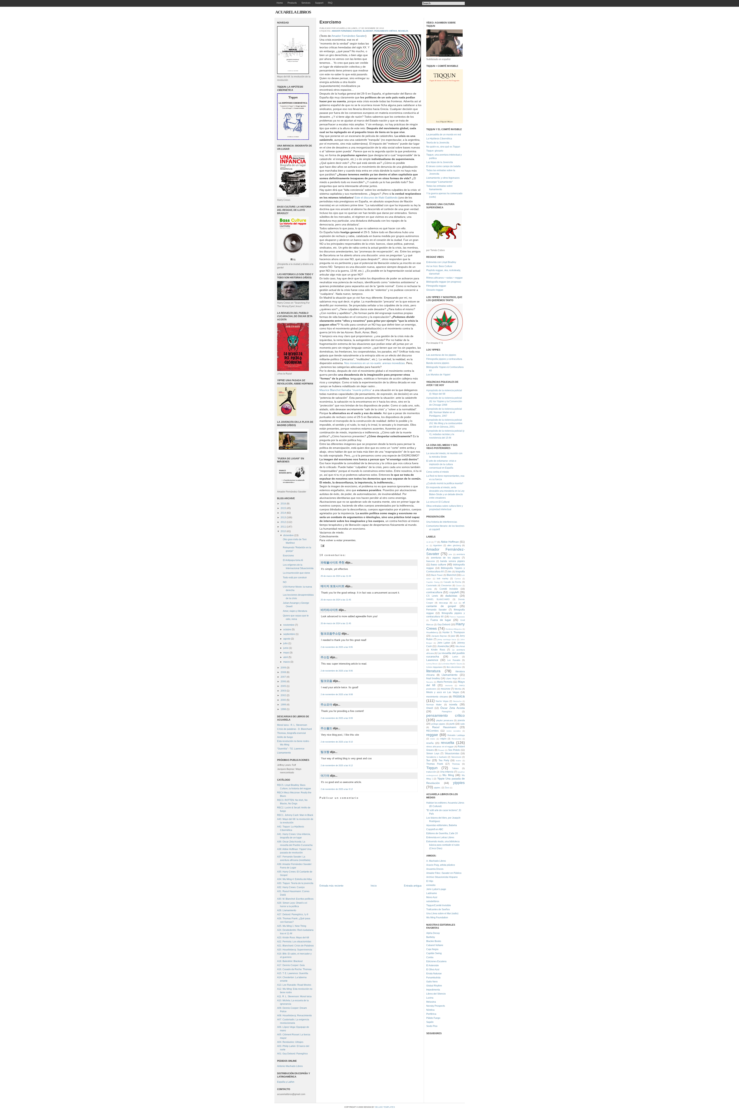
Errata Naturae (434, 973)
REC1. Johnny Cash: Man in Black (295, 815)
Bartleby (430, 937)
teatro (458, 760)
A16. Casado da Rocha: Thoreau (294, 969)
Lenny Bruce (432, 664)
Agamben (437, 545)
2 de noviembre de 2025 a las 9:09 (337, 718)
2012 (284, 522)
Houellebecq (432, 632)
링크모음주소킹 (331, 633)
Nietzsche (457, 701)
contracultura (434, 592)
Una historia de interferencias (441, 522)
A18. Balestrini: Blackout (290, 961)
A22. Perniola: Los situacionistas (294, 941)
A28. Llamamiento (286, 910)
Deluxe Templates (385, 1107)
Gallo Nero (432, 981)
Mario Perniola (445, 682)
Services (305, 3)
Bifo (449, 571)
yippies (459, 783)
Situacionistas (452, 753)
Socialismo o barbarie (436, 757)
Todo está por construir (295, 577)
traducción (431, 772)
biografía (460, 571)
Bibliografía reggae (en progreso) (443, 281)
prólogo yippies (438, 724)
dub (455, 603)
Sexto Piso (431, 1026)
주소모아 (326, 704)
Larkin (455, 657)
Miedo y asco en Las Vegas (442, 692)
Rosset (441, 750)
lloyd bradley (433, 678)
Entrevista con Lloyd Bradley (441, 262)
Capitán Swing (433, 582)
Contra (429, 957)
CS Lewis (432, 595)
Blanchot (368, 31)
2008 (284, 672)
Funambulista (433, 977)
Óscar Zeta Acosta (452, 707)
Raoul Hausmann (444, 727)
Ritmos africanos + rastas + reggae (444, 277)
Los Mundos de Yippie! (438, 374)
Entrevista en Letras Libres (440, 837)
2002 (284, 695)
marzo (286, 662)
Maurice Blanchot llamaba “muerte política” (345, 390)
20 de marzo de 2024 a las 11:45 (336, 600)
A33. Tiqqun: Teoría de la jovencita (295, 883)
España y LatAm (285, 1082)
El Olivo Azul (432, 969)
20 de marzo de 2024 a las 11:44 (336, 576)
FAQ (330, 3)
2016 (284, 503)
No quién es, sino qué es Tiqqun (443, 146)
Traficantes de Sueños (438, 909)
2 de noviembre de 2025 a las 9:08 (337, 694)
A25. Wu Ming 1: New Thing (291, 926)
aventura (460, 554)
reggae (432, 735)
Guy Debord (443, 624)
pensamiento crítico (385, 31)
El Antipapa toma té (293, 560)
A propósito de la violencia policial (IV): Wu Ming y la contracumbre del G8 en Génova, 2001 (444, 423)
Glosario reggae (434, 290)
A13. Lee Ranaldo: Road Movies (294, 985)
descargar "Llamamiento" (439, 182)
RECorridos (432, 730)
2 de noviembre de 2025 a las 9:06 (337, 671)
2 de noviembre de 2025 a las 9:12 (337, 765)
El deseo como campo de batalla (443, 166)
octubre (287, 629)
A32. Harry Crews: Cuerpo (291, 887)
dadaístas (451, 595)
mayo (286, 652)
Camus (458, 579)
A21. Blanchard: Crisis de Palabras (295, 945)
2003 (284, 690)
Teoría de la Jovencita (437, 142)
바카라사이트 (329, 609)
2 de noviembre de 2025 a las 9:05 (337, 647)
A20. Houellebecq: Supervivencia (294, 949)
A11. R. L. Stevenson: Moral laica (294, 996)
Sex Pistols (454, 750)
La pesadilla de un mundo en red (443, 134)
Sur (428, 760)
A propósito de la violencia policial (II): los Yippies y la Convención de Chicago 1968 (444, 401)
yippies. (437, 787)
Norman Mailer (434, 704)
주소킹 (325, 657)
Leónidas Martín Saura (451, 664)
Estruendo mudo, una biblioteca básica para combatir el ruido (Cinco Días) (443, 845)
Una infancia (446, 771)
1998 (284, 709)
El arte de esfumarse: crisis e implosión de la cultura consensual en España (441, 464)
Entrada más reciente (331, 885)
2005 (284, 686)
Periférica (431, 1014)
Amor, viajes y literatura (295, 611)
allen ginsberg (454, 545)
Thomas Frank (434, 764)
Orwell (429, 708)
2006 (284, 681)
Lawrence (432, 659)
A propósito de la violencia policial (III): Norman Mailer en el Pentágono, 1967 (444, 412)
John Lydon (443, 642)
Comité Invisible (449, 589)
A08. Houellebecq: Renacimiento (294, 1015)
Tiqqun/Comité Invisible (438, 905)
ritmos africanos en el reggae (440, 746)
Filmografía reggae (436, 286)
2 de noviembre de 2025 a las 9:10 (337, 742)
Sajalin (430, 1022)
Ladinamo (431, 893)
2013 (284, 517)
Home (280, 3)
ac (427, 545)
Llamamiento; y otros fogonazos (443, 178)
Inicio (374, 885)
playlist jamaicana (444, 720)
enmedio (431, 885)
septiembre (289, 634)
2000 (284, 700)
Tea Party (444, 760)
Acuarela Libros (293, 12)
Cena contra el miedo (437, 472)
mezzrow (445, 688)
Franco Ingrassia (457, 617)
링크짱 (325, 752)
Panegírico (447, 711)
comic (429, 589)
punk (452, 724)
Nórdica (430, 1010)
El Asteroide (432, 965)
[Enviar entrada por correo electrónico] (322, 545)
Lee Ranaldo (453, 660)
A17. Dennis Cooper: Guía (291, 965)
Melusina (431, 1001)
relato (432, 739)
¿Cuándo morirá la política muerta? (444, 483)
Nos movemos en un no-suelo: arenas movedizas (374, 363)
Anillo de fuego (285, 737)
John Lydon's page (436, 889)
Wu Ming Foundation (437, 917)
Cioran (459, 585)
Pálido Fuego (433, 1018)
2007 (284, 677)
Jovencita (443, 646)
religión (443, 739)
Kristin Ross (438, 649)
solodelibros (432, 901)
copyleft (454, 592)
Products (292, 3)
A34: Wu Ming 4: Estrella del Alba (294, 879)
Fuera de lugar (441, 619)
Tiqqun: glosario (434, 150)
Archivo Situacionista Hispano (442, 877)
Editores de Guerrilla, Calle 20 (442, 833)
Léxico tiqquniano (434, 667)
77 (435, 542)
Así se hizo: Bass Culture (439, 266)
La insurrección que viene (296, 573)
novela (453, 704)
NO (284, 582)
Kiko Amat (460, 646)
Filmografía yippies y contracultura (444, 359)
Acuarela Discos (434, 869)
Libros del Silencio (436, 993)
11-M (428, 542)
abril (285, 657)
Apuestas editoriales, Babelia (441, 825)
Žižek (447, 788)
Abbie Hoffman (450, 541)
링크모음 (326, 680)
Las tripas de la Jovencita (439, 162)
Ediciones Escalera (436, 961)
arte (450, 554)
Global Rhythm (434, 985)
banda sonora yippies (452, 561)
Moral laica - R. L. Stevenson (292, 725)
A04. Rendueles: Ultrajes (290, 1042)
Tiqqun (432, 768)
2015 (284, 508)
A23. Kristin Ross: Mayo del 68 (293, 937)
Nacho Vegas (442, 701)
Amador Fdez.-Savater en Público (443, 873)
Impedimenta (433, 989)
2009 (284, 667)
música (459, 696)
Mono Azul (431, 897)
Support (319, 3)
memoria (449, 685)
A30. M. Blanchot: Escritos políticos (295, 899)
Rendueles (456, 739)
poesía (461, 720)
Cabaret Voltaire (434, 945)
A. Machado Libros (436, 861)
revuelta (403, 31)
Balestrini (430, 561)
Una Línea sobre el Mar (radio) (442, 913)
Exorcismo (288, 555)
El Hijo (429, 881)
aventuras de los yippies (445, 557)
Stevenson (456, 757)
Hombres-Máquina (454, 629)
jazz (453, 636)
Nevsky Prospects (435, 1006)
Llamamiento (284, 752)
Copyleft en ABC (434, 829)
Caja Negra (432, 949)
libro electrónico (454, 667)
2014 (284, 513)
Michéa (458, 689)
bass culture (438, 564)
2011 (284, 526)
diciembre (288, 535)
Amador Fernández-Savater (347, 31)
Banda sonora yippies (437, 363)
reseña (430, 743)
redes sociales (453, 731)
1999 (284, 704)
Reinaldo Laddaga (456, 735)
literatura (433, 671)
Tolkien (455, 768)
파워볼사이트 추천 (332, 562)
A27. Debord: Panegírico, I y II (292, 914)
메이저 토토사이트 (332, 586)
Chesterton (446, 585)
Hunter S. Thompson (453, 632)
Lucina (429, 997)
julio (285, 643)
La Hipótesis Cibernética (439, 138)
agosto (287, 638)
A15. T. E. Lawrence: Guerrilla (292, 973)
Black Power (437, 575)
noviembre (289, 625)
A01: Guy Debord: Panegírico (292, 1053)
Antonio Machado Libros (290, 1066)
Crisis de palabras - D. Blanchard (294, 729)
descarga (443, 603)
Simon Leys (432, 753)
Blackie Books (433, 941)
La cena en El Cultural (438, 502)
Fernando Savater (436, 609)
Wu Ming (448, 775)
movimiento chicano (437, 696)
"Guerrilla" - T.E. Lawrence (290, 748)
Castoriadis (431, 585)
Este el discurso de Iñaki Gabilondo (376, 197)
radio (462, 724)
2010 (284, 531)
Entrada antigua (412, 885)
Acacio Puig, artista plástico (440, 865)
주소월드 (326, 728)
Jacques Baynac (439, 636)
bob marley (442, 578)
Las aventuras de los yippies (441, 355)
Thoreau (456, 764)
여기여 (325, 775)
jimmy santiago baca (446, 639)
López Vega (451, 678)
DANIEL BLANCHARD (438, 599)
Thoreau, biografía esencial (291, 733)
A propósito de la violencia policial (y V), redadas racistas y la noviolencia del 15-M (445, 434)
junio (286, 648)
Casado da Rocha (452, 582)
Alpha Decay (433, 933)
